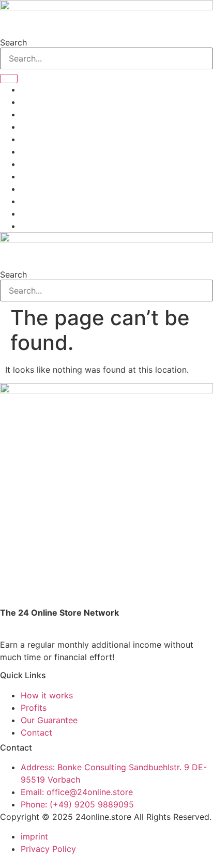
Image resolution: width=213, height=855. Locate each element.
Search (13, 42)
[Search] (9, 78)
